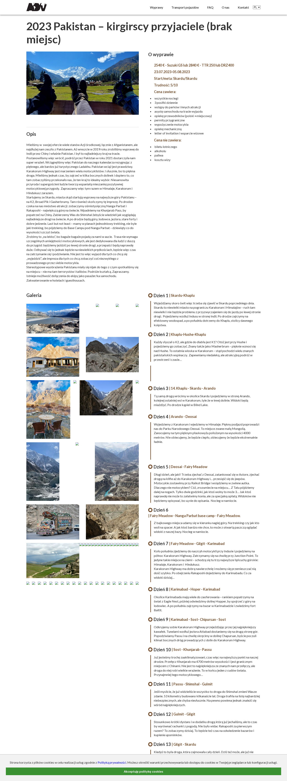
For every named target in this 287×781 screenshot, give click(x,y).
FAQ (210, 7)
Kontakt (243, 7)
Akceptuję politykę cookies (143, 771)
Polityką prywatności (112, 762)
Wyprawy (156, 7)
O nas (225, 7)
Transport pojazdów (185, 7)
